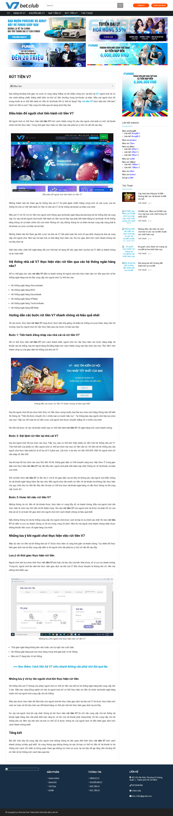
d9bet (134, 149)
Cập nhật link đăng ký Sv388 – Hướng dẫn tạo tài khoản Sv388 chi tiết (152, 196)
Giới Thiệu (30, 812)
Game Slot (52, 782)
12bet (131, 143)
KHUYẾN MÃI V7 (37, 13)
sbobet (132, 174)
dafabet (133, 140)
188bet (135, 164)
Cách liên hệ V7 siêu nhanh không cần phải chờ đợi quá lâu (70, 666)
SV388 (51, 790)
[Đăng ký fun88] (145, 93)
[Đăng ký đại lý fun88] (45, 29)
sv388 (130, 178)
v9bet (131, 171)
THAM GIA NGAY (159, 5)
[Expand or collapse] (112, 86)
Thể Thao (52, 786)
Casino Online (53, 778)
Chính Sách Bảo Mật (43, 812)
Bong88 (135, 133)
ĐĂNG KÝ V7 (19, 13)
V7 (8, 13)
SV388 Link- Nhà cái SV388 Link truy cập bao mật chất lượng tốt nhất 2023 (152, 214)
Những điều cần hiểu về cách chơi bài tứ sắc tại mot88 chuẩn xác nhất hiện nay (152, 232)
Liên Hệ (55, 812)
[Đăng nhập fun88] (127, 55)
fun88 (132, 159)
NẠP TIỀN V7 (54, 13)
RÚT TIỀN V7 (71, 13)
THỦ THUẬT (87, 13)
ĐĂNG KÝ (140, 5)
